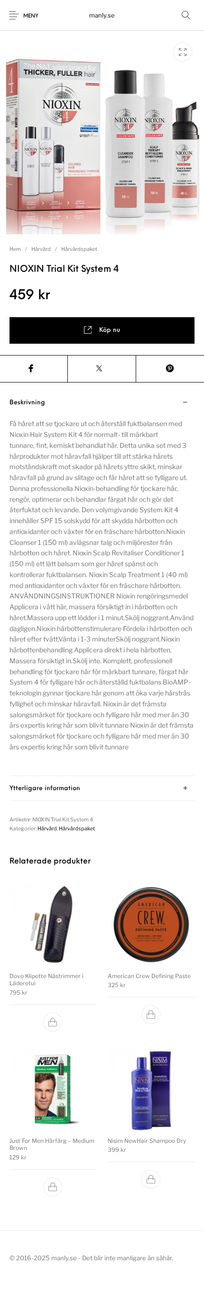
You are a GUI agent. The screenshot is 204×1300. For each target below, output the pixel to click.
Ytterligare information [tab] (44, 788)
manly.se (102, 15)
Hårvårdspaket (79, 249)
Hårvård (41, 249)
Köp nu (109, 330)
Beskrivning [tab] (27, 403)
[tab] (102, 582)
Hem (15, 249)
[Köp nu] (53, 1022)
